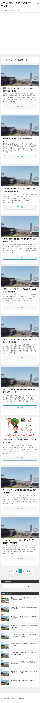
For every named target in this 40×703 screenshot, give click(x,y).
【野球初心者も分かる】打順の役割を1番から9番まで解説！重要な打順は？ (24, 598)
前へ (11, 571)
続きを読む (20, 106)
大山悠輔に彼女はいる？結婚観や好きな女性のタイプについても (24, 644)
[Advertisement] (20, 33)
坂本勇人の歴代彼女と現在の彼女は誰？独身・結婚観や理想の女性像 (24, 626)
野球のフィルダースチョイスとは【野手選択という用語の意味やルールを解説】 (24, 671)
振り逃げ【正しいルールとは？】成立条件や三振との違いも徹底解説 (24, 607)
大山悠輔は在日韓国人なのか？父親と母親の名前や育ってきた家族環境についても (24, 635)
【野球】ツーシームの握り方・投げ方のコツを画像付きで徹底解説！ (24, 617)
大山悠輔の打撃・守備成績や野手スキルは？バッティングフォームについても (24, 653)
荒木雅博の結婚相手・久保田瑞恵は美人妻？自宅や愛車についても (24, 681)
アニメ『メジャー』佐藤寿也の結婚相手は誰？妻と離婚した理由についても (24, 662)
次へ (28, 571)
